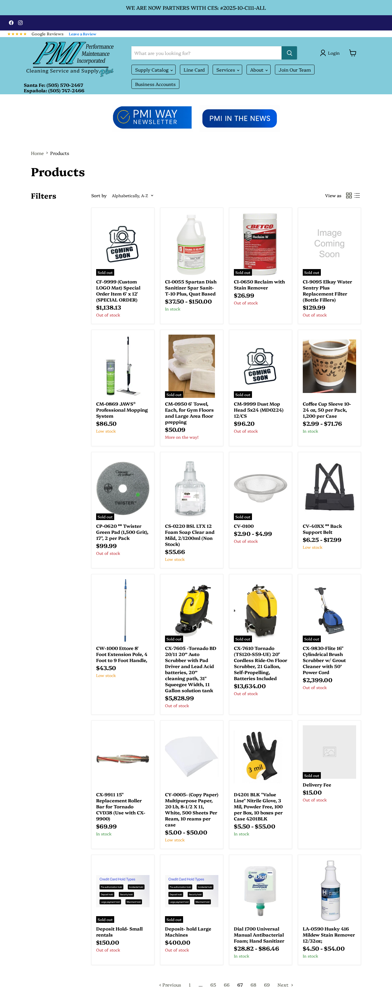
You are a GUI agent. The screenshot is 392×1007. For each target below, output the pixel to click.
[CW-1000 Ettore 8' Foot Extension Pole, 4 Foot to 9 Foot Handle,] (123, 610)
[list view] (357, 195)
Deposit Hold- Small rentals (119, 931)
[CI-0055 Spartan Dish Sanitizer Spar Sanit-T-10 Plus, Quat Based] (191, 244)
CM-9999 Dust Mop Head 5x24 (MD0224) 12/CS (259, 409)
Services (226, 69)
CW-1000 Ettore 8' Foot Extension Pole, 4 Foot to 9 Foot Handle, (122, 654)
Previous (171, 984)
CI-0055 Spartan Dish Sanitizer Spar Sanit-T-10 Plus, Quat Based (191, 287)
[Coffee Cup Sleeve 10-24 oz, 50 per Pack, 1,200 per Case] (329, 366)
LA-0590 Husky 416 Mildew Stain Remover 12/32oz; (329, 934)
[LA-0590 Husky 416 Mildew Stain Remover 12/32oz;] (329, 891)
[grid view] (349, 195)
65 (213, 984)
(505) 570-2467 (64, 85)
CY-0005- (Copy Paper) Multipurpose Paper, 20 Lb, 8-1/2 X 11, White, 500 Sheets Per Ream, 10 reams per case (191, 809)
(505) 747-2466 (66, 90)
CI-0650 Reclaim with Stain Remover (259, 284)
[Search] (289, 53)
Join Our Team (295, 69)
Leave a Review (82, 33)
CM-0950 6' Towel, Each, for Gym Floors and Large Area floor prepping (189, 412)
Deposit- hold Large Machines (188, 931)
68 (253, 984)
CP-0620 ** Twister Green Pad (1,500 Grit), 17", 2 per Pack (122, 532)
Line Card (194, 69)
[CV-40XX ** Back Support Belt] (329, 488)
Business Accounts (155, 84)
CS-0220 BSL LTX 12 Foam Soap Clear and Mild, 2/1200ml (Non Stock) (189, 535)
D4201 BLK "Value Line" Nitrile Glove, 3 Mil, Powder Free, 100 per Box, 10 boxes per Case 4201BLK (258, 806)
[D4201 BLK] (260, 757)
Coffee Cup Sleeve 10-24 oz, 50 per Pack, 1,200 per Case (327, 409)
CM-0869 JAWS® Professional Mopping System (122, 409)
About (257, 69)
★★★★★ (17, 34)
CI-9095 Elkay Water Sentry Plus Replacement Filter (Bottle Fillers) (327, 290)
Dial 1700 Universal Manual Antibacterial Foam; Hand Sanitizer (259, 934)
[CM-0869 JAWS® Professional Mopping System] (123, 366)
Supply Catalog (152, 69)
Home (37, 153)
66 (227, 984)
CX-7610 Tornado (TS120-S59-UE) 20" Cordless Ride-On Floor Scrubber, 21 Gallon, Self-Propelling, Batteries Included (260, 663)
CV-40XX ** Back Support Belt (322, 529)
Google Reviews (47, 34)
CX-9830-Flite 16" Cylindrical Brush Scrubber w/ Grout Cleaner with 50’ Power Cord (324, 660)
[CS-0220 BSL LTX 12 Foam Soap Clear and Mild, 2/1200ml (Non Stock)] (191, 488)
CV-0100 (244, 526)
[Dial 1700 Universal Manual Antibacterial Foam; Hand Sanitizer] (260, 891)
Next (283, 984)
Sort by (99, 195)
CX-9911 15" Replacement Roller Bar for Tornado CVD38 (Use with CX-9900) (120, 806)
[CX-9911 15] (123, 757)
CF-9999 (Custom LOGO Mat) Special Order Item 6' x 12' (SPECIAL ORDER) (118, 290)
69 (267, 984)
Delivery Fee (317, 784)
